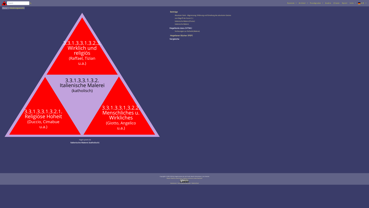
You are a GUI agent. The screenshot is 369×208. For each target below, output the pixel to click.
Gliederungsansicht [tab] (17, 8)
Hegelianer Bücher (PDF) (181, 35)
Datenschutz (195, 183)
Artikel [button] (303, 3)
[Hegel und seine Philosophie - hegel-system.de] (4, 3)
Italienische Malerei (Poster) (185, 21)
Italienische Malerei (182, 24)
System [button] (291, 3)
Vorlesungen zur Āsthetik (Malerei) (187, 31)
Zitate (337, 3)
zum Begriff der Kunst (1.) (184, 18)
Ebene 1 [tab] (5, 8)
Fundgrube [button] (316, 3)
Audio (328, 3)
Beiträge (174, 12)
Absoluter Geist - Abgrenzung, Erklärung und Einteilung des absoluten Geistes (203, 15)
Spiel (344, 3)
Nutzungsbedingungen (184, 183)
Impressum (173, 183)
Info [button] (352, 3)
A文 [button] (362, 3)
